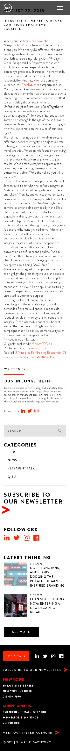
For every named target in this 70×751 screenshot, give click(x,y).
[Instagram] (36, 411)
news (12, 460)
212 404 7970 (12, 697)
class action (28, 260)
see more (21, 632)
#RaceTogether (29, 85)
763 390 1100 (11, 723)
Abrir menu (61, 8)
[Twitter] (29, 411)
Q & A (12, 477)
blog (12, 452)
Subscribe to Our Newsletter (33, 498)
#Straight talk (21, 468)
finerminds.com (38, 348)
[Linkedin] (23, 411)
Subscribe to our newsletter (32, 670)
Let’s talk (16, 656)
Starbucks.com (33, 41)
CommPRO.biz (42, 344)
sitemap (21, 742)
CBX (8, 8)
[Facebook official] (36, 538)
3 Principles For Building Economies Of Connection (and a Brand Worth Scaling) (35, 355)
